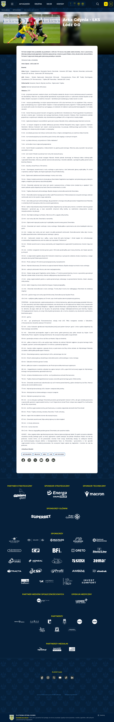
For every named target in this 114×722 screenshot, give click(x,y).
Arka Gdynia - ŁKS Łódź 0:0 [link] (31, 10)
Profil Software (56, 694)
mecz (44, 454)
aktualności (27, 454)
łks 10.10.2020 (59, 454)
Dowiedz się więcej (22, 717)
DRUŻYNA (38, 4)
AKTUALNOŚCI (24, 4)
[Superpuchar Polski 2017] (78, 4)
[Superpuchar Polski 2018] (82, 4)
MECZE (49, 4)
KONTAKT (60, 4)
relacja (37, 454)
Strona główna (6, 10)
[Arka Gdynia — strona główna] (3, 4)
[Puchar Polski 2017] (74, 4)
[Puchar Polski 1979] (70, 4)
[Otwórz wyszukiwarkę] (97, 4)
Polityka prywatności (71, 694)
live (51, 454)
